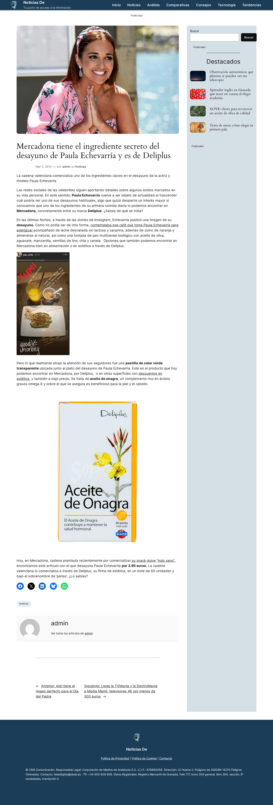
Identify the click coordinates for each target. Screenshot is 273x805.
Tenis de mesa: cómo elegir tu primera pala (231, 127)
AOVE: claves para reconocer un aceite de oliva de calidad (231, 111)
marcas (24, 603)
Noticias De (33, 2)
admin (66, 166)
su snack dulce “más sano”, (153, 561)
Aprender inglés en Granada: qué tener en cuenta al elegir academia (230, 94)
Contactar (165, 758)
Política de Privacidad (115, 758)
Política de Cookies (144, 758)
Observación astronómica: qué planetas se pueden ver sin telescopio (231, 76)
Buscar (194, 31)
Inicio (116, 5)
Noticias (80, 166)
